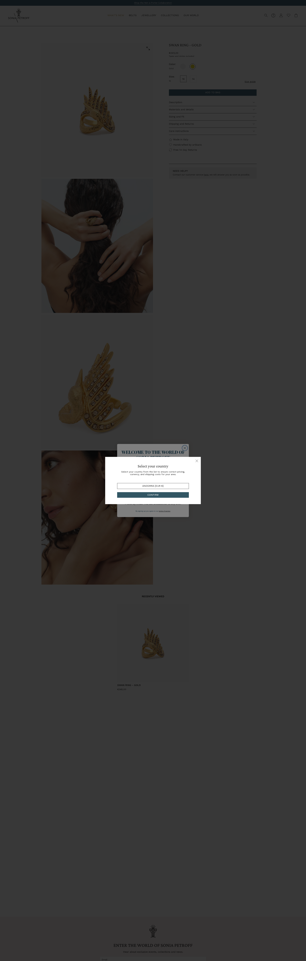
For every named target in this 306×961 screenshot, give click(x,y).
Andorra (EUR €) (153, 485)
